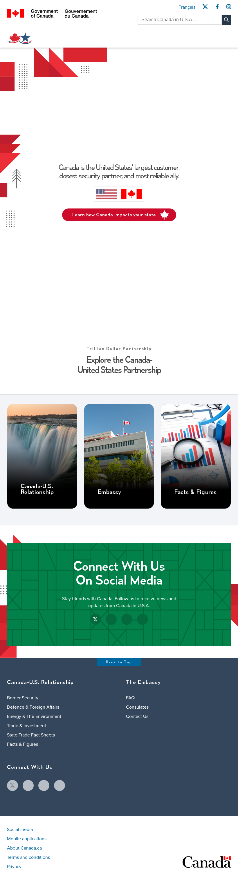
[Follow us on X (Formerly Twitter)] (95, 619)
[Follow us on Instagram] (126, 619)
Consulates (137, 707)
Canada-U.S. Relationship (37, 489)
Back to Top (119, 662)
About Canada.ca (24, 848)
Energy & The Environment (34, 716)
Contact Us (137, 716)
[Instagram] (228, 8)
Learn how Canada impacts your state (114, 215)
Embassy (109, 492)
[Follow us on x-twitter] (12, 785)
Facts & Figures (195, 492)
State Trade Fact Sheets (31, 735)
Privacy (14, 867)
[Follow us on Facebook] (111, 619)
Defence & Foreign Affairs (33, 707)
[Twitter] (205, 8)
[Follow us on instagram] (43, 785)
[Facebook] (217, 8)
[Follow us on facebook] (28, 785)
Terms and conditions (28, 857)
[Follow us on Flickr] (142, 619)
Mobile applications (26, 839)
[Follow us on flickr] (59, 785)
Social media (20, 829)
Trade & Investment (26, 726)
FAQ (130, 698)
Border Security (22, 698)
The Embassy (143, 682)
